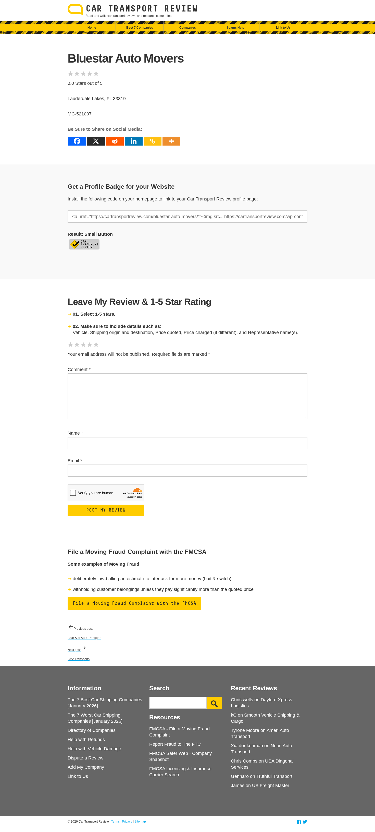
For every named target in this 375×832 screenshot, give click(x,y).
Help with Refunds (86, 739)
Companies (187, 27)
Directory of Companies (92, 730)
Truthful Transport (274, 776)
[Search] (214, 703)
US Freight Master (270, 785)
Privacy (127, 821)
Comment (79, 369)
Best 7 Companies (139, 27)
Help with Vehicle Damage (94, 748)
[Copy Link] (152, 141)
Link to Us (283, 27)
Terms (115, 821)
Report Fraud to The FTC (175, 744)
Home (92, 27)
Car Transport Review (141, 9)
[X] (96, 141)
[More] (171, 141)
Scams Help (235, 27)
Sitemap (140, 821)
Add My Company (86, 767)
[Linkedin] (134, 141)
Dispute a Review (85, 757)
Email (75, 460)
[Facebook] (77, 141)
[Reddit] (115, 141)
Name (75, 433)
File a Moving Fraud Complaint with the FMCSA (134, 603)
